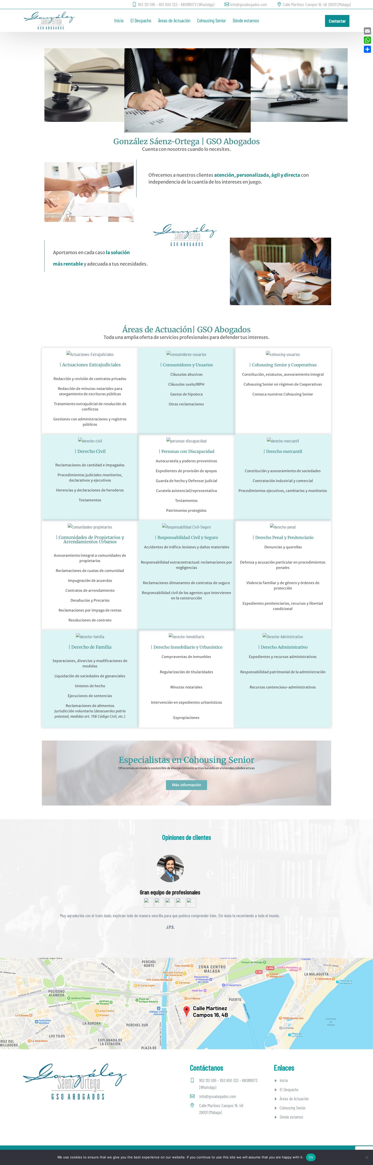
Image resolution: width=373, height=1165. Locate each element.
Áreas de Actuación (174, 20)
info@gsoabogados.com (248, 4)
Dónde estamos (246, 20)
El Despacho (140, 20)
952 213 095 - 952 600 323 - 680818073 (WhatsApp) (176, 4)
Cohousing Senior (211, 20)
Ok (311, 1157)
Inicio (119, 20)
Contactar (337, 21)
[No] (366, 1157)
